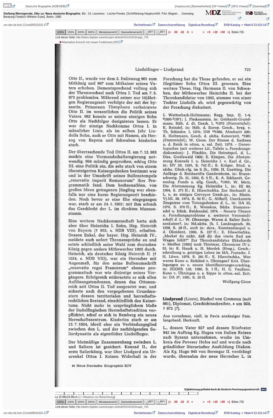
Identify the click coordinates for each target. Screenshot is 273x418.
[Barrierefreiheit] (201, 6)
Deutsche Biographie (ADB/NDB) (45, 6)
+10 (215, 32)
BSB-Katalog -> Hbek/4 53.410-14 (244, 24)
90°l (151, 31)
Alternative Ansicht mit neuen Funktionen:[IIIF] (90, 42)
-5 (188, 32)
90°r (162, 31)
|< (170, 32)
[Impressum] (182, 6)
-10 (182, 32)
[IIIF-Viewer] (219, 6)
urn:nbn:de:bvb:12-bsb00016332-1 (24, 24)
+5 (208, 32)
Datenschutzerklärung (171, 24)
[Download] (259, 6)
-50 (175, 32)
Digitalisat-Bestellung (201, 24)
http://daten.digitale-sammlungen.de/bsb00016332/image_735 (112, 37)
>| (229, 32)
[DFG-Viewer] (239, 6)
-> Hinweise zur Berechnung (96, 397)
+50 (222, 32)
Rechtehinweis (143, 24)
